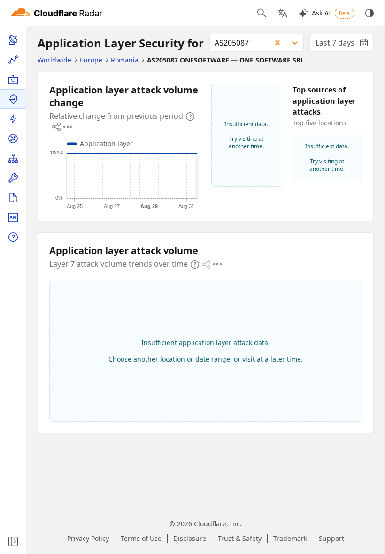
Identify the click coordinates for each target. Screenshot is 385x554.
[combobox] (237, 42)
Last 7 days (345, 45)
